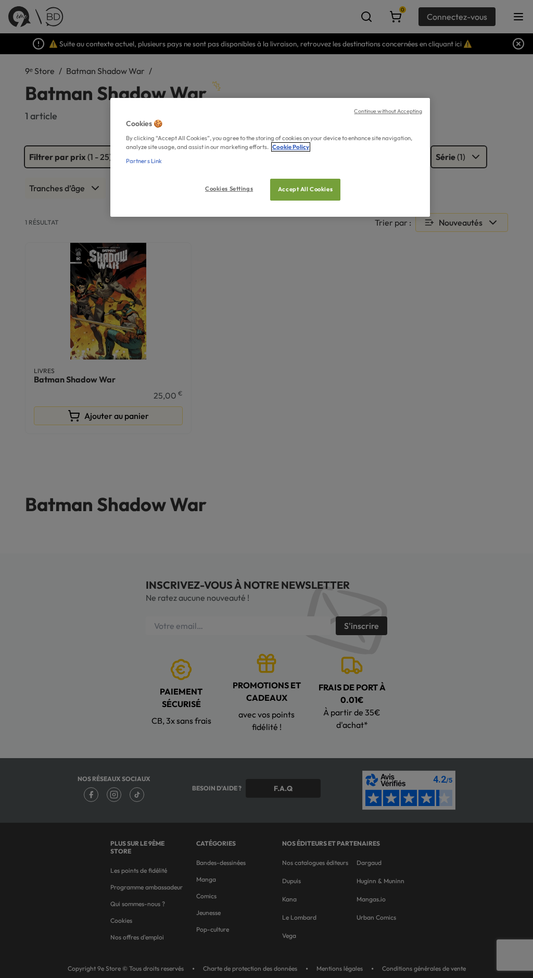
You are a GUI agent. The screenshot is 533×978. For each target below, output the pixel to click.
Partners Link (144, 161)
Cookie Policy (290, 147)
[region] (270, 157)
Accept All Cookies (305, 189)
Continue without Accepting (388, 111)
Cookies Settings (229, 188)
